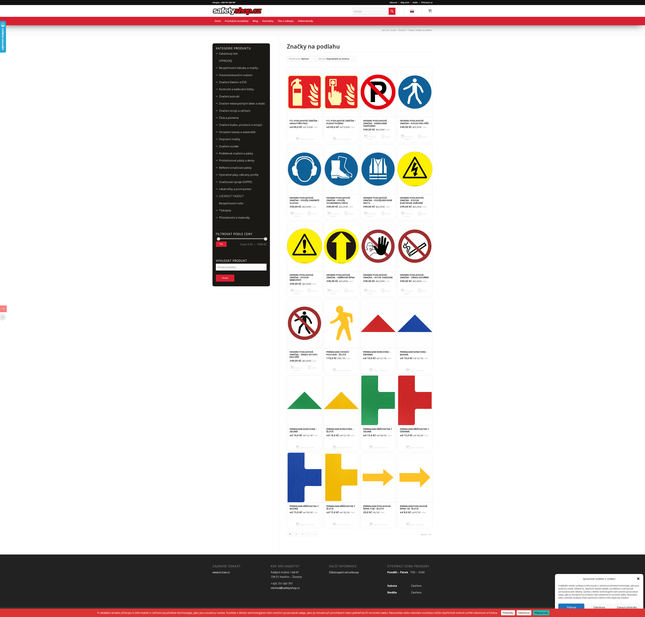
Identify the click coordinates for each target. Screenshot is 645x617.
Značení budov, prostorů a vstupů (240, 125)
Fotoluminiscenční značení (235, 75)
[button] (638, 578)
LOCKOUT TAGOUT (231, 196)
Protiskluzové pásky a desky (236, 160)
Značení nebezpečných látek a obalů (242, 103)
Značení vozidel (229, 146)
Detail (387, 136)
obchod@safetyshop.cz (285, 588)
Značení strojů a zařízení (234, 111)
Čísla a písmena (229, 118)
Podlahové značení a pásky (236, 153)
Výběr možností (306, 139)
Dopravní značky (229, 139)
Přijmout (571, 607)
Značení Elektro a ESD (233, 82)
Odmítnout (599, 607)
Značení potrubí (229, 96)
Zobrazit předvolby (627, 607)
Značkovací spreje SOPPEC (235, 182)
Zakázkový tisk (228, 53)
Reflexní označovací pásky (235, 168)
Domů (393, 30)
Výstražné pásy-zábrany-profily (239, 175)
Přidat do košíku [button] (371, 137)
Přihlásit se (427, 2)
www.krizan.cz (221, 572)
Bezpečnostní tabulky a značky (238, 68)
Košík (415, 2)
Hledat (225, 278)
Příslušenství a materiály (234, 217)
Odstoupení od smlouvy (344, 572)
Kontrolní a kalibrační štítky (236, 89)
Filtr (221, 244)
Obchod (393, 2)
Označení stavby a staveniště (237, 132)
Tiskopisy (225, 210)
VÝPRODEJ (225, 61)
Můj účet (405, 2)
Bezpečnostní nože (231, 203)
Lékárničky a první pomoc (235, 189)
